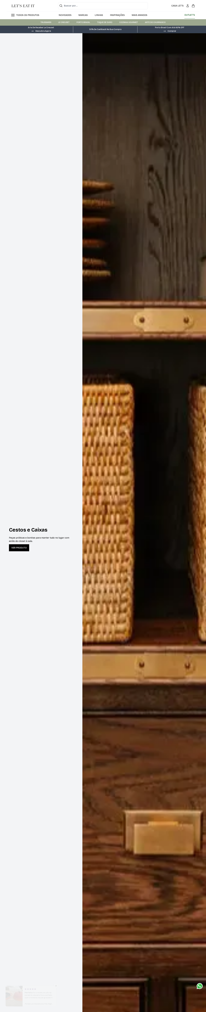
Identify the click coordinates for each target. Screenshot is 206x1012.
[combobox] (103, 5)
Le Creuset (64, 22)
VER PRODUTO (19, 547)
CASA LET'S (177, 5)
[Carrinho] (193, 5)
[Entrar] (187, 5)
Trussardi (45, 22)
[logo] (23, 6)
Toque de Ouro (104, 22)
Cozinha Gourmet (128, 22)
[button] (41, 31)
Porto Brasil (83, 22)
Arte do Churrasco (155, 22)
